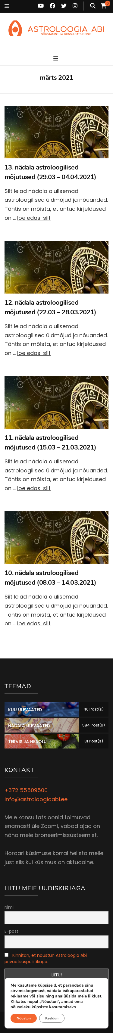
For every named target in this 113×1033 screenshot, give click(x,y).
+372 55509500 (26, 790)
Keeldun (51, 1018)
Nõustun (24, 1018)
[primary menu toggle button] (56, 58)
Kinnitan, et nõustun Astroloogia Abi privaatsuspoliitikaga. (46, 958)
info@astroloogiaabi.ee (36, 799)
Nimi (9, 907)
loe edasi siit (34, 218)
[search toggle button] (93, 6)
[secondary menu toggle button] (7, 6)
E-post (11, 931)
